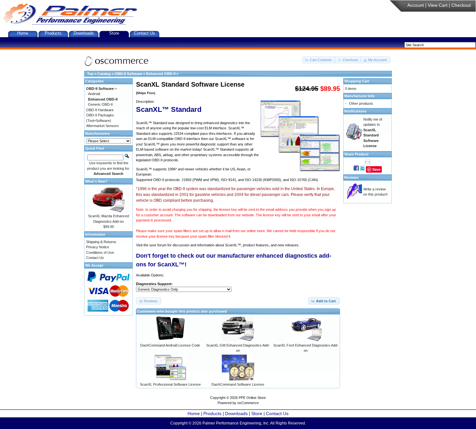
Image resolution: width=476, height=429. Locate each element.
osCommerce (248, 403)
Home (22, 33)
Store (114, 33)
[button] (319, 60)
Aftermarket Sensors (102, 126)
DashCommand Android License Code (170, 345)
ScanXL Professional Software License (170, 384)
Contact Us (144, 33)
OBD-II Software (128, 74)
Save (376, 169)
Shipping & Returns (101, 242)
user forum (157, 245)
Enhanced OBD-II (161, 74)
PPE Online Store (252, 398)
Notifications (355, 111)
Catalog (104, 74)
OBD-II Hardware (100, 110)
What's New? (96, 181)
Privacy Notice (97, 247)
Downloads (84, 33)
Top (90, 74)
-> (101, 89)
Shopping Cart (356, 81)
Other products (361, 103)
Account (415, 5)
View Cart (438, 5)
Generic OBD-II (100, 104)
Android (94, 94)
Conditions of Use (100, 252)
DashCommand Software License (237, 384)
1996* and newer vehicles (188, 169)
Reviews (351, 177)
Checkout (461, 5)
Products (53, 33)
